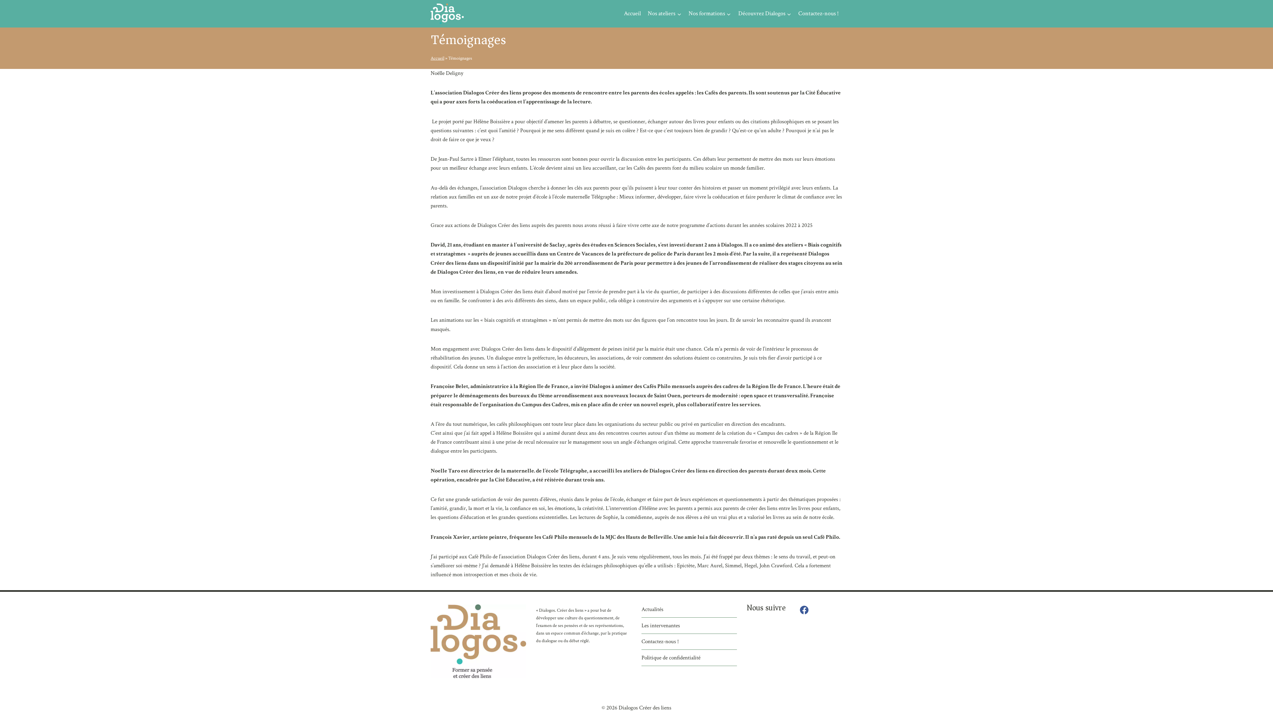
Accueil (632, 13)
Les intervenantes (660, 625)
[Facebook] (804, 610)
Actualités (652, 609)
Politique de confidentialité (670, 657)
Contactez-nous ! (818, 13)
